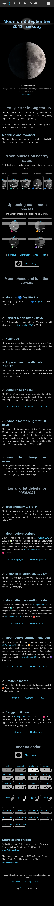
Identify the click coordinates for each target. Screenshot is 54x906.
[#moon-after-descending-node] (3, 600)
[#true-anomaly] (3, 506)
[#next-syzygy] (3, 712)
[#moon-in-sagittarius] (3, 297)
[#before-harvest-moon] (3, 318)
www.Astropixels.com (11, 850)
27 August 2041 (41, 538)
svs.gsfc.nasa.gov (10, 862)
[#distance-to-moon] (3, 573)
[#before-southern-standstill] (3, 637)
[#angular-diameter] (3, 362)
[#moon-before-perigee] (3, 533)
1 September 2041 (41, 605)
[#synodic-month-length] (3, 421)
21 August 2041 (9, 645)
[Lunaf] (21, 3)
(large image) (27, 94)
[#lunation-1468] (3, 389)
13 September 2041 (13, 617)
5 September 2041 (30, 657)
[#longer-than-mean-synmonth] (3, 457)
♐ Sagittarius (38, 302)
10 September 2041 (24, 325)
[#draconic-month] (3, 681)
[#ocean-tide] (3, 338)
